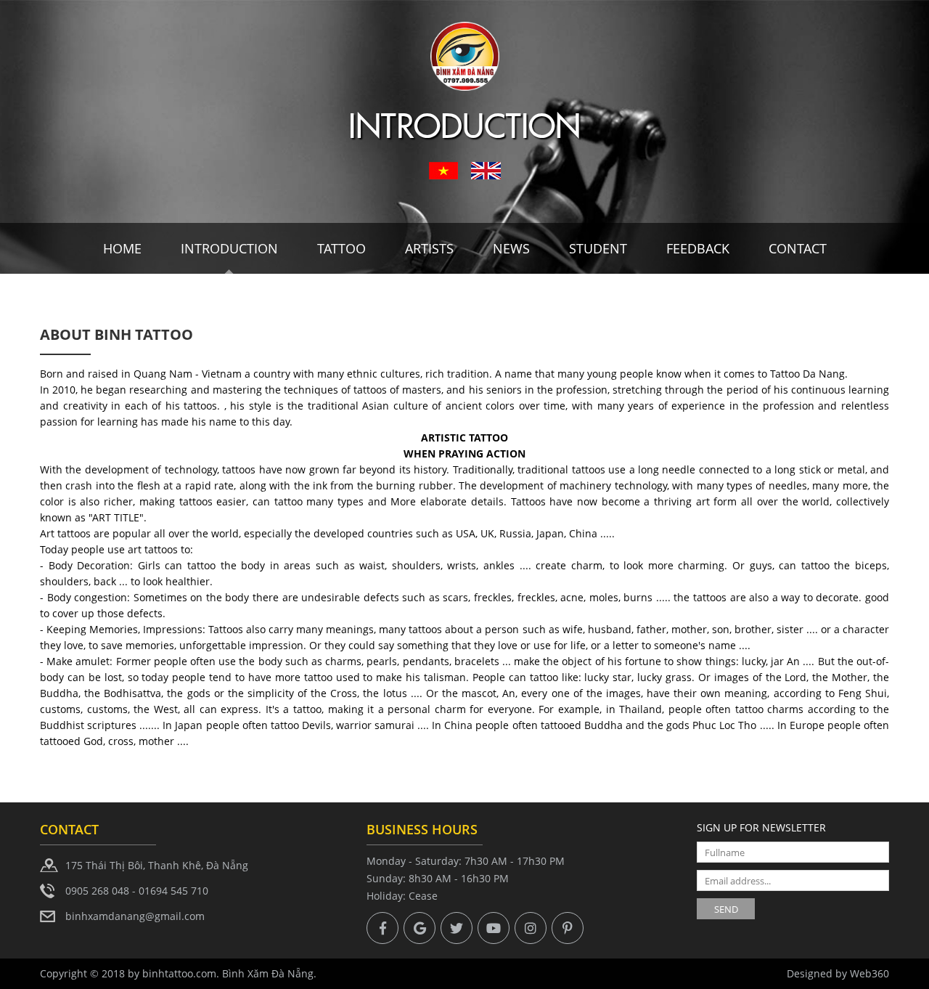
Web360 (869, 973)
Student (598, 248)
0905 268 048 (97, 891)
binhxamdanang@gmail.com (135, 916)
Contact (798, 248)
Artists (429, 248)
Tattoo (341, 248)
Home (122, 248)
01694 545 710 (173, 891)
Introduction (229, 248)
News (511, 248)
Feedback (697, 248)
